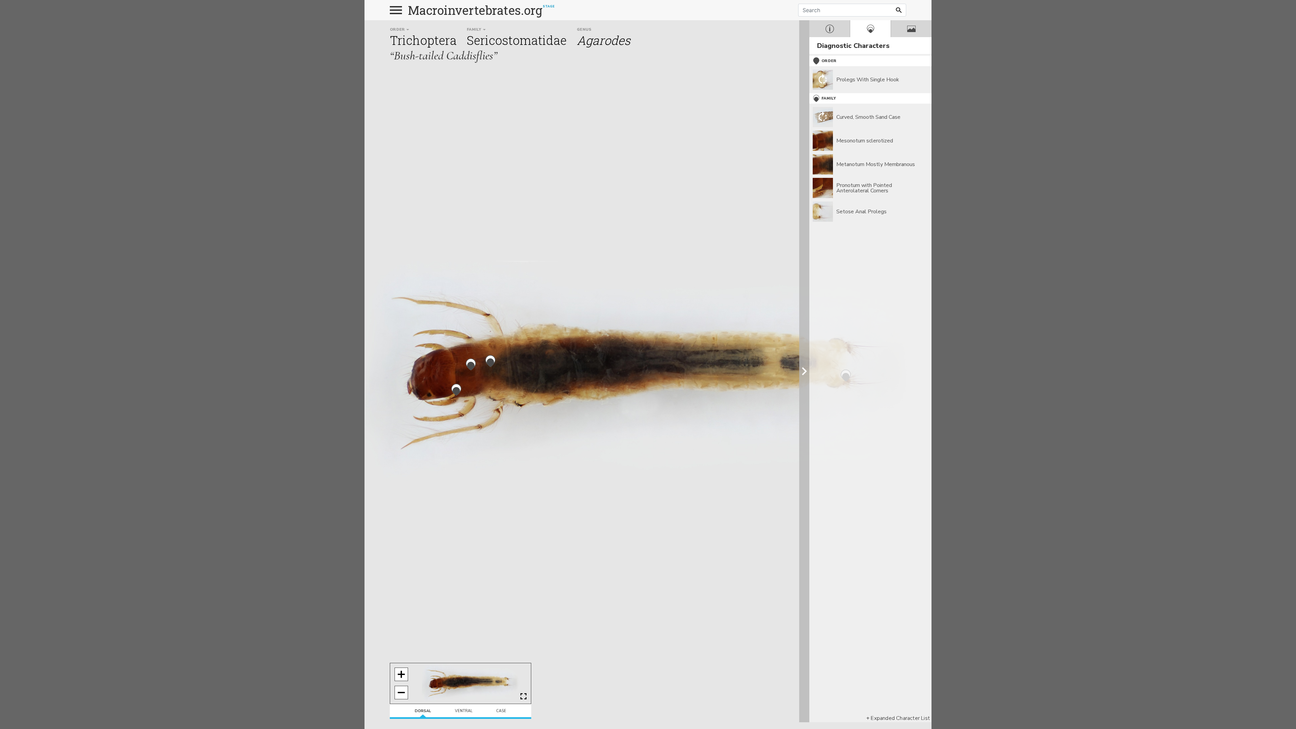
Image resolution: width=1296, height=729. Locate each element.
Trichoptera (423, 40)
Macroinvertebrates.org (475, 10)
